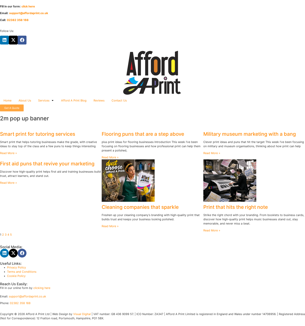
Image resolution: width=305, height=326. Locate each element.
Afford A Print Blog (73, 100)
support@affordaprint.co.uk (27, 296)
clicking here (41, 288)
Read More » (8, 153)
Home (7, 100)
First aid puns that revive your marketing (47, 164)
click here (28, 6)
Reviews (99, 100)
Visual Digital (82, 314)
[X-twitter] (13, 40)
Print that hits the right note (235, 207)
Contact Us (119, 100)
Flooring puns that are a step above (143, 134)
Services (43, 100)
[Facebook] (22, 40)
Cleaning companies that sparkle (140, 207)
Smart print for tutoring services (37, 134)
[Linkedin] (4, 40)
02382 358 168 (20, 303)
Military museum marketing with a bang (249, 134)
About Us (25, 100)
